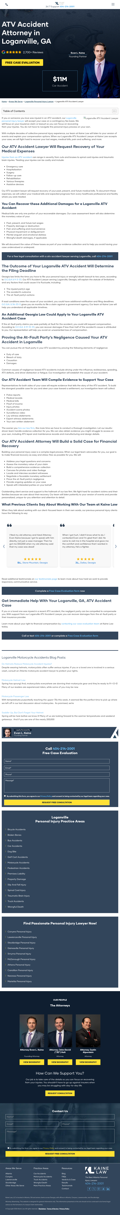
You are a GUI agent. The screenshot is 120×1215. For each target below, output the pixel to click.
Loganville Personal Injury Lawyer (39, 101)
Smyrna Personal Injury (19, 953)
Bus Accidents (15, 840)
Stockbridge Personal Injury (21, 942)
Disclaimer (42, 1209)
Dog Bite (12, 851)
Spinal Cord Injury (17, 890)
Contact (65, 1188)
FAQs (64, 1176)
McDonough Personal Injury (21, 959)
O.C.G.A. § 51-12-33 (24, 327)
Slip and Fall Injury (17, 884)
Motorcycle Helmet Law (13, 680)
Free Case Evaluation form (64, 590)
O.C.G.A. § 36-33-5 (11, 304)
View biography (31, 1062)
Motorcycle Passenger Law (15, 696)
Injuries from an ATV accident (17, 157)
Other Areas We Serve (15, 1185)
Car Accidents (15, 846)
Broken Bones (14, 835)
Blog (64, 1173)
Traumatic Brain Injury (19, 895)
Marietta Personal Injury (20, 981)
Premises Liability (16, 873)
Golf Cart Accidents (18, 857)
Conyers (9, 1176)
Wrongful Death (16, 906)
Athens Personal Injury (19, 964)
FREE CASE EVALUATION (22, 62)
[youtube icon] (103, 1189)
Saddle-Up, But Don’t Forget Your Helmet (22, 712)
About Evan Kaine (10, 728)
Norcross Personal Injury (20, 975)
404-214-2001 (67, 6)
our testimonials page (46, 579)
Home (4, 101)
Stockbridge (11, 1182)
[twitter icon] (94, 1189)
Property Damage (17, 879)
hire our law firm (26, 428)
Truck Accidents (16, 901)
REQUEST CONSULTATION (60, 1093)
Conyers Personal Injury (20, 931)
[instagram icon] (98, 1189)
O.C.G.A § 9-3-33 (13, 279)
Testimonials (67, 1185)
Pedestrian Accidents (19, 868)
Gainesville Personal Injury (21, 948)
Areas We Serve (16, 101)
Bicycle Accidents (17, 829)
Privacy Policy (46, 796)
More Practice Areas (42, 1185)
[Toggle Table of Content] (113, 111)
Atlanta (9, 1173)
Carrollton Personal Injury (20, 970)
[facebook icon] (89, 1189)
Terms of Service (53, 1209)
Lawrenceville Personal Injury (22, 937)
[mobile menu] (113, 4)
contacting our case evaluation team (80, 623)
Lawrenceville (11, 1179)
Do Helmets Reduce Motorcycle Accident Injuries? (27, 664)
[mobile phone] (7, 4)
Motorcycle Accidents (18, 862)
